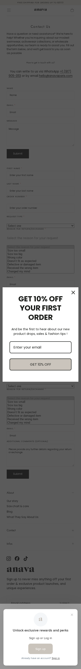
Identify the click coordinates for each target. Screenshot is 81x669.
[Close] (73, 292)
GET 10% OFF (40, 364)
